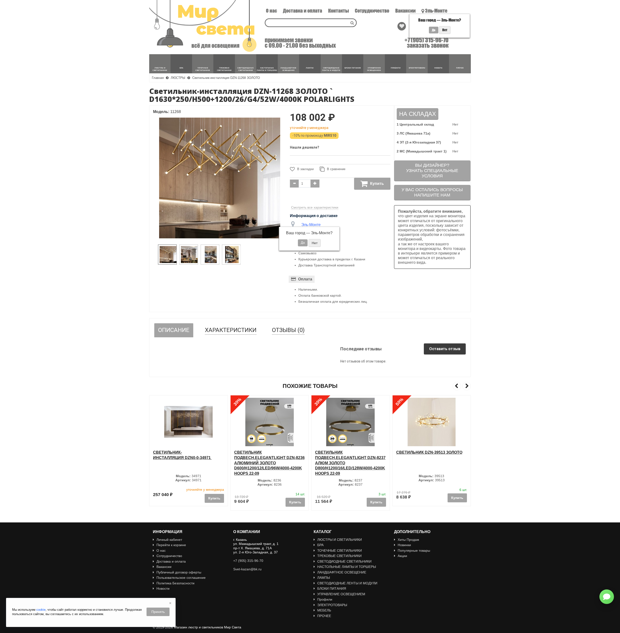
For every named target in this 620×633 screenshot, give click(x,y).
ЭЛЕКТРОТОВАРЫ (332, 605)
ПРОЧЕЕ (324, 616)
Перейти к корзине (171, 545)
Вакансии (405, 11)
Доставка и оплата (302, 11)
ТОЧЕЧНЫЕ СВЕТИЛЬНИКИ (339, 550)
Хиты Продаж (408, 540)
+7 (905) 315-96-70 (426, 40)
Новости (163, 588)
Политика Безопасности (175, 583)
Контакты (338, 11)
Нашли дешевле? (304, 147)
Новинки (404, 545)
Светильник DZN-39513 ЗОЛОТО (429, 452)
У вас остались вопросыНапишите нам (432, 192)
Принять (158, 612)
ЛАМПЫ (323, 578)
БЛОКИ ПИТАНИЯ (331, 588)
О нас (271, 11)
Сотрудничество (372, 11)
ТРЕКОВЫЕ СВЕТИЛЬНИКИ (339, 556)
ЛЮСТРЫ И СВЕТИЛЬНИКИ (339, 540)
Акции (402, 556)
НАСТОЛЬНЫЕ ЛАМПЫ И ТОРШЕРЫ (346, 567)
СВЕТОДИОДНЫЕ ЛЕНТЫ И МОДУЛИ (347, 583)
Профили (324, 599)
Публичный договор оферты (178, 572)
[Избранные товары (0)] (401, 26)
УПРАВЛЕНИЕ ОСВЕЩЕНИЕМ (341, 594)
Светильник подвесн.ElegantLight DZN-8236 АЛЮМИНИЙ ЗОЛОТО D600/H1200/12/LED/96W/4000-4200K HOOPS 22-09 (269, 462)
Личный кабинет (169, 540)
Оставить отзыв (444, 349)
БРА (320, 545)
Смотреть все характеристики (314, 207)
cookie (41, 609)
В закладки (305, 169)
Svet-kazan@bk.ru (247, 569)
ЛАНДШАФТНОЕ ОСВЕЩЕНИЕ (341, 572)
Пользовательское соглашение (181, 578)
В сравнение (336, 169)
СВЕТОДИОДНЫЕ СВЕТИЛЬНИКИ (344, 561)
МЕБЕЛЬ (324, 610)
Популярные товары (414, 550)
